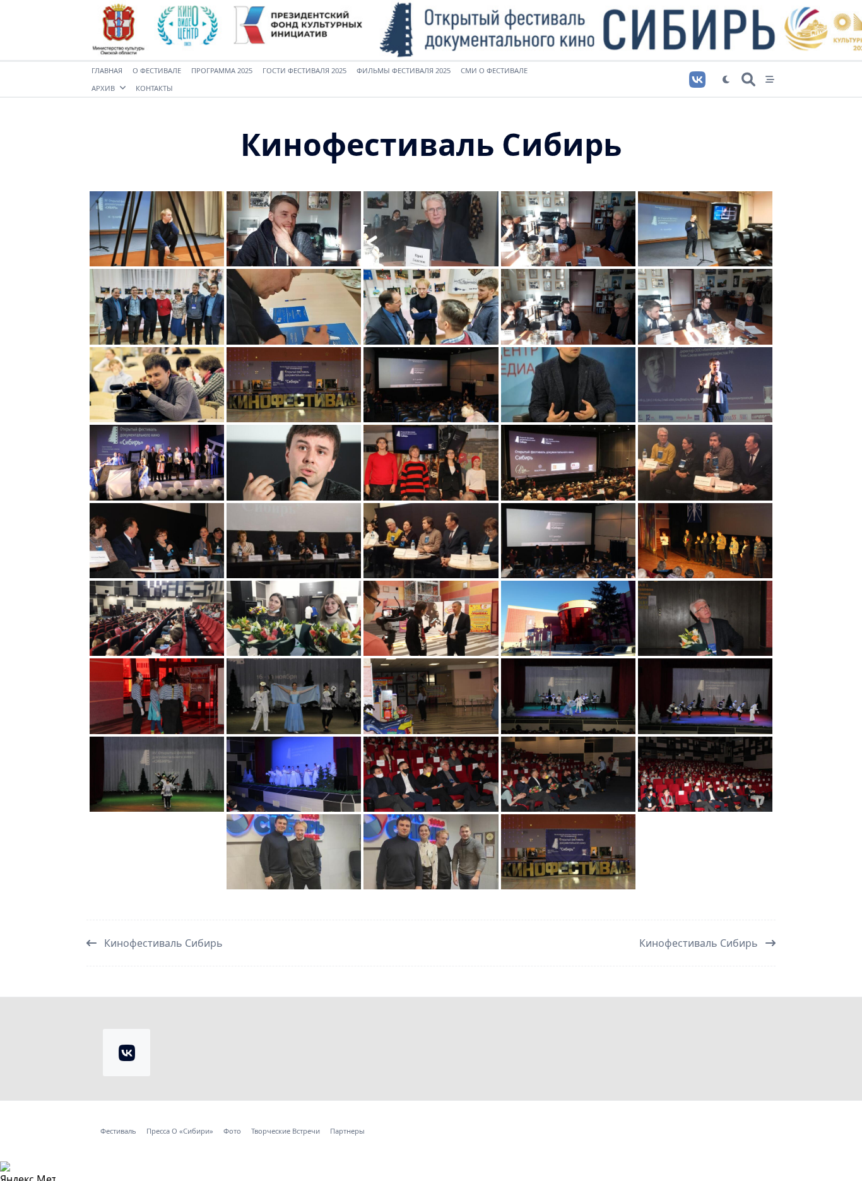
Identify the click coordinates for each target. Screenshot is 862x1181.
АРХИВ (103, 88)
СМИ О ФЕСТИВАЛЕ (494, 70)
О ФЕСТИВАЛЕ (157, 70)
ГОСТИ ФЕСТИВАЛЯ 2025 (304, 70)
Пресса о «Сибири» (179, 1131)
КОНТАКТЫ (154, 88)
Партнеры (347, 1131)
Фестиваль (118, 1131)
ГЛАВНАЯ (107, 70)
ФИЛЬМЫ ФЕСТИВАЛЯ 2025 (404, 70)
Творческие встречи (285, 1131)
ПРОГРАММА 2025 (221, 70)
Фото (232, 1131)
